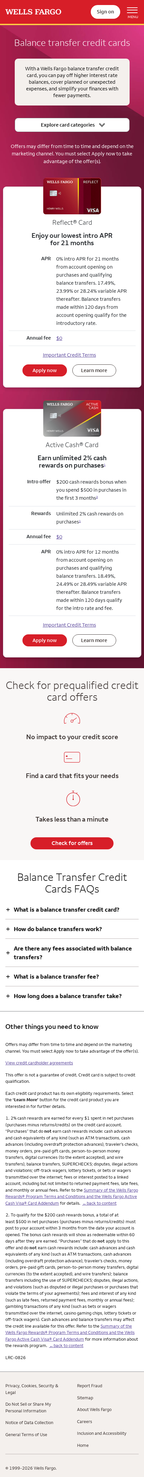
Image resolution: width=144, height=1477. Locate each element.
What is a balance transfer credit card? (62, 909)
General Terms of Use (26, 1434)
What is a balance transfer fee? (52, 976)
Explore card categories (68, 125)
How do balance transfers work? (54, 928)
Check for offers (72, 843)
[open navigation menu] (129, 12)
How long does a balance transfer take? (64, 995)
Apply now (44, 370)
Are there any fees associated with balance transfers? (69, 952)
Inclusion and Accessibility (102, 1433)
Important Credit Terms (69, 355)
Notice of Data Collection (29, 1422)
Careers (84, 1421)
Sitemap (85, 1397)
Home (83, 1445)
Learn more (94, 370)
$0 (59, 537)
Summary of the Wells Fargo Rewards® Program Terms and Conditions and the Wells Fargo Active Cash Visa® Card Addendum (71, 1196)
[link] (33, 12)
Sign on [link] (105, 11)
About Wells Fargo (94, 1409)
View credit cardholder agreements (39, 1062)
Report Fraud (89, 1385)
